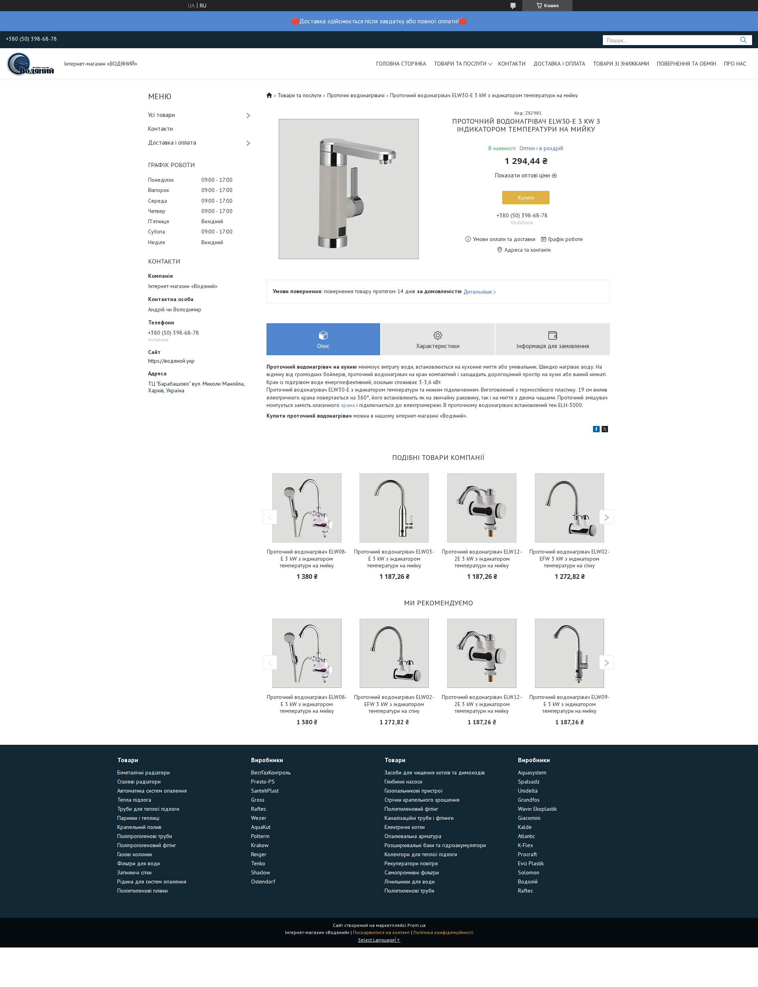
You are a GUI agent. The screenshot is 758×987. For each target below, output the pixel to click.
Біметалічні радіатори (143, 772)
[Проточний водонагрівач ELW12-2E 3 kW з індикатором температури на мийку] (482, 507)
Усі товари (161, 115)
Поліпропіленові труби (144, 836)
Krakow (259, 845)
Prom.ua (416, 925)
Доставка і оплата (559, 63)
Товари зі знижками (621, 63)
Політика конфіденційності (443, 932)
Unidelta (528, 790)
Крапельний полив (139, 827)
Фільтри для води (138, 863)
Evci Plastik (531, 863)
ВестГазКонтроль (271, 772)
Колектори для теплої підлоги (421, 854)
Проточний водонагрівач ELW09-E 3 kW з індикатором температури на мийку (569, 704)
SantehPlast (265, 790)
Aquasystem (532, 772)
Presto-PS (263, 781)
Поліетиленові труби (409, 890)
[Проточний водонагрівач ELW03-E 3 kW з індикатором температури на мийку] (394, 507)
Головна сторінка (401, 63)
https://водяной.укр (171, 360)
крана (348, 405)
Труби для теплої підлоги (148, 808)
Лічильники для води (410, 881)
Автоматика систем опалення (152, 790)
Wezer (258, 817)
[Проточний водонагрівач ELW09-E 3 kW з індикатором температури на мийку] (569, 653)
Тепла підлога (134, 799)
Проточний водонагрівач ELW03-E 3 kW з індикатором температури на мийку (394, 558)
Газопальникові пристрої (414, 790)
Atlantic (526, 836)
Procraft (527, 854)
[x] (605, 430)
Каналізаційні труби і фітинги (419, 817)
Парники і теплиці (138, 817)
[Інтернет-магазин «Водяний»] (31, 63)
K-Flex (525, 845)
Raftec (258, 808)
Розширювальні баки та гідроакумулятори (435, 845)
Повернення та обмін (686, 63)
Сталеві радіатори (139, 781)
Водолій (528, 881)
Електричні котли (405, 827)
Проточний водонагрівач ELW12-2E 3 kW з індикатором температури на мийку (482, 558)
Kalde (525, 827)
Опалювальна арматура (413, 836)
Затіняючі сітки (134, 872)
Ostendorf (263, 881)
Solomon (528, 872)
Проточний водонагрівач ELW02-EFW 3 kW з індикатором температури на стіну (569, 558)
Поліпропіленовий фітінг (146, 845)
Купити (526, 197)
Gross (258, 799)
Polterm (260, 836)
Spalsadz (529, 781)
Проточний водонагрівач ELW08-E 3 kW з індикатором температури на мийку (307, 558)
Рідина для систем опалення (151, 881)
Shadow (260, 872)
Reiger (258, 854)
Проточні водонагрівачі (356, 95)
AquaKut (260, 827)
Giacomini (529, 817)
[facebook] (596, 430)
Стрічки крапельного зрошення (422, 799)
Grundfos (529, 799)
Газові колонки (134, 854)
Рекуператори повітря (411, 863)
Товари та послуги (460, 63)
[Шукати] (743, 40)
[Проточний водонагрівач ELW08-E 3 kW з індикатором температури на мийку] (306, 507)
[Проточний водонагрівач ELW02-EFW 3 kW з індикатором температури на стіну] (569, 507)
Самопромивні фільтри (412, 872)
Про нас (735, 63)
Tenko (258, 863)
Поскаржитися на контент (381, 932)
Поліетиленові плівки (142, 890)
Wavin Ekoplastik (537, 808)
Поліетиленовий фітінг (411, 808)
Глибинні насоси (403, 781)
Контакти (511, 63)
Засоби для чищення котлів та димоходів (435, 772)
